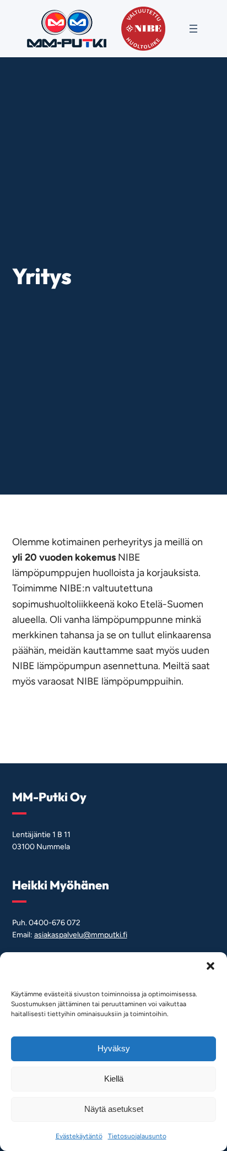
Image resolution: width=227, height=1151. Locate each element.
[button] (210, 965)
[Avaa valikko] (193, 28)
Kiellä (113, 1078)
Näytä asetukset (113, 1109)
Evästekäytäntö (79, 1136)
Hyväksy (114, 1048)
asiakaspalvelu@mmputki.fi (80, 935)
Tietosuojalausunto (137, 1136)
